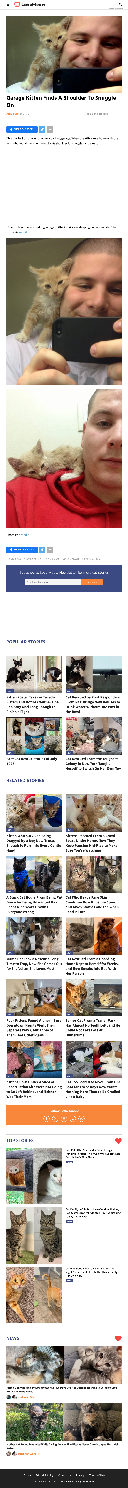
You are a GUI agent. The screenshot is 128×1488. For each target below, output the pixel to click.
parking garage (91, 559)
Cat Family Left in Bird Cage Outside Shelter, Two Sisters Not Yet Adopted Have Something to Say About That (93, 1212)
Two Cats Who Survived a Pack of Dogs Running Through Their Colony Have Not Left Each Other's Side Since (93, 1153)
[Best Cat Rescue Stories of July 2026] (34, 736)
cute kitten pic (32, 559)
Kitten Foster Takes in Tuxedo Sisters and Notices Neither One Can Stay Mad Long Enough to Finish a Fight (32, 704)
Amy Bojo (12, 113)
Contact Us (64, 1475)
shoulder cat (13, 559)
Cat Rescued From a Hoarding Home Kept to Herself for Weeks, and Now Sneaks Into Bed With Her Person (92, 966)
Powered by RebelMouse (116, 9)
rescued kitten (70, 559)
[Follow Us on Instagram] (64, 1119)
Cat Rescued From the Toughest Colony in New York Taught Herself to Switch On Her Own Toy (93, 763)
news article (51, 559)
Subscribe (92, 582)
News (10, 691)
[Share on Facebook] (22, 129)
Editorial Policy (44, 1475)
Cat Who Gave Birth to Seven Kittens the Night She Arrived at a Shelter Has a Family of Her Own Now (93, 1272)
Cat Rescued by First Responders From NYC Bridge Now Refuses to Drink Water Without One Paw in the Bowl (93, 704)
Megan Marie (24, 1453)
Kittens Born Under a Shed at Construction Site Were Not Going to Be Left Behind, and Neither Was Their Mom (34, 1089)
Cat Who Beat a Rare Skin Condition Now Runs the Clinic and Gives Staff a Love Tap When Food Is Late (92, 904)
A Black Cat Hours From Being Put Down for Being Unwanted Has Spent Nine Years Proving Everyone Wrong (34, 904)
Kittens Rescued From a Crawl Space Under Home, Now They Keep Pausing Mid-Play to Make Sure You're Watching (91, 843)
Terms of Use (97, 1475)
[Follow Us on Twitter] (55, 1119)
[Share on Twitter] (42, 129)
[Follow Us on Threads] (81, 1119)
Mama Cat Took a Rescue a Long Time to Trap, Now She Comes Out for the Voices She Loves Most (34, 963)
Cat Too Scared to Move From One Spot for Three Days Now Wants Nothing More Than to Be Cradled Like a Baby (93, 1089)
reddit (23, 232)
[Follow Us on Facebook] (46, 1119)
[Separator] (50, 129)
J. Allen (21, 1397)
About (27, 1475)
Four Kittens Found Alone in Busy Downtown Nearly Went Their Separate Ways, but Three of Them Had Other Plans (34, 1027)
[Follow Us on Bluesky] (73, 1119)
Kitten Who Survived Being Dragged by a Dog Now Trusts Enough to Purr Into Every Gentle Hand (33, 843)
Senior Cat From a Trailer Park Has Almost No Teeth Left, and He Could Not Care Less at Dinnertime (93, 1027)
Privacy (80, 1475)
